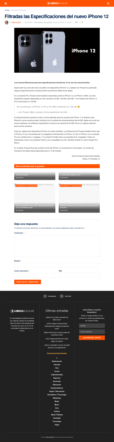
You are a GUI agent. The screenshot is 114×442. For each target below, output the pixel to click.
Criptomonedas (57, 374)
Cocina (57, 371)
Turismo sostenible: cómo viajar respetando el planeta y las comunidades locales (35, 206)
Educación (57, 384)
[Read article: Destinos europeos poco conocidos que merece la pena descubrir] (79, 198)
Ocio (57, 408)
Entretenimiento (57, 388)
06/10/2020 (28, 22)
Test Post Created (22, 175)
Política (57, 411)
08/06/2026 (20, 177)
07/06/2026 (64, 177)
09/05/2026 (64, 210)
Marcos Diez (16, 22)
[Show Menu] (6, 3)
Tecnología (57, 421)
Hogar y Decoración (56, 391)
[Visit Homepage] (57, 3)
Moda (57, 401)
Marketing (57, 398)
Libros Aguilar (49, 437)
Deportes (56, 378)
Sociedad (56, 418)
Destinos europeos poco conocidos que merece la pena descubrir (79, 206)
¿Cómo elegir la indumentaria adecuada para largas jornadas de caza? (57, 326)
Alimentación (57, 361)
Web (60, 271)
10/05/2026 (20, 210)
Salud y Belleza (57, 415)
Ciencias (57, 364)
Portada (7, 10)
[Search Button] (108, 3)
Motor (57, 404)
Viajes (57, 425)
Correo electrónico (22, 271)
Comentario (19, 233)
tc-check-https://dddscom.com (70, 175)
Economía (57, 381)
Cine (57, 368)
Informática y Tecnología (18, 10)
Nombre (18, 261)
